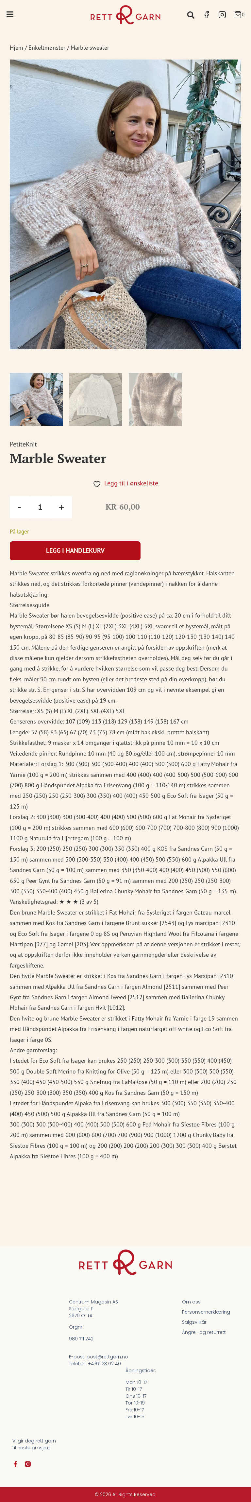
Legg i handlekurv (75, 550)
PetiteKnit (23, 444)
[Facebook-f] (15, 1464)
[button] (191, 15)
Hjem (16, 47)
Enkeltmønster (46, 47)
